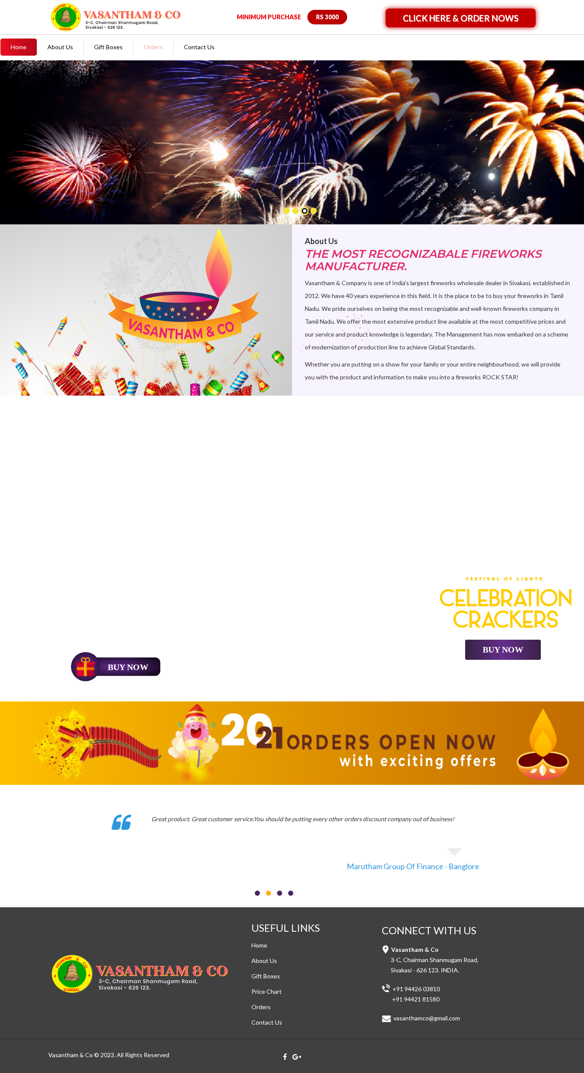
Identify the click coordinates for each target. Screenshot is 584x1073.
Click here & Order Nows (461, 18)
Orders (153, 47)
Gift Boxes (108, 47)
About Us (60, 47)
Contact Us (199, 47)
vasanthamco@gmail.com (426, 1018)
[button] (15, 147)
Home (19, 47)
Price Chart (266, 991)
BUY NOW (503, 649)
